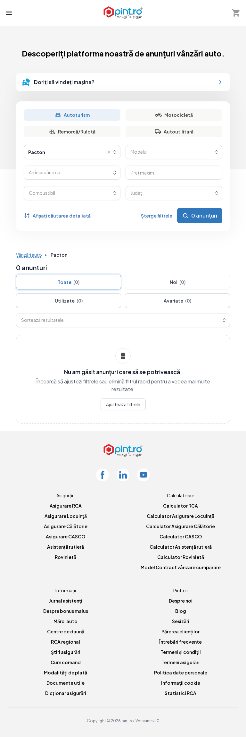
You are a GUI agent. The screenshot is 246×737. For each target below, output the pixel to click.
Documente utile (65, 683)
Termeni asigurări (180, 662)
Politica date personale (180, 672)
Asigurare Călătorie (65, 526)
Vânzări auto (29, 255)
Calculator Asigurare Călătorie (180, 526)
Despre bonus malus (65, 611)
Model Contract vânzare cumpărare (181, 567)
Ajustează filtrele (123, 404)
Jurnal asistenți (65, 601)
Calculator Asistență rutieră (181, 547)
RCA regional (65, 642)
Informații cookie (180, 683)
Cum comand (66, 662)
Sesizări (180, 621)
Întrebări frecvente (180, 642)
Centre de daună (65, 631)
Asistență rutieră (65, 547)
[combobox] (72, 152)
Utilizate (69, 301)
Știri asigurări (65, 652)
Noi (177, 282)
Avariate (177, 301)
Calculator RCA (180, 506)
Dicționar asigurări (65, 693)
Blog (180, 611)
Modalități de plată (65, 672)
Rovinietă (65, 557)
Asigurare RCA (66, 506)
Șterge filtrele (156, 216)
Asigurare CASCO (65, 536)
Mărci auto (65, 621)
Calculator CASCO (181, 536)
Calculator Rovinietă (180, 557)
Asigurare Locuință (66, 516)
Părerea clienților (180, 631)
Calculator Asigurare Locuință (180, 516)
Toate (68, 282)
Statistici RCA (180, 693)
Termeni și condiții (180, 652)
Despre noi (181, 601)
